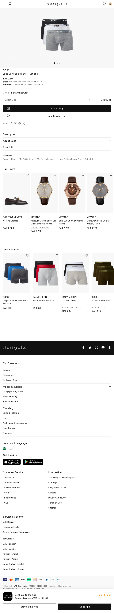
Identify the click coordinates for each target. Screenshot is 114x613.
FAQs (5, 502)
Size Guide (106, 100)
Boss (6, 70)
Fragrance (8, 375)
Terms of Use (55, 502)
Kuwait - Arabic (10, 559)
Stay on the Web (29, 606)
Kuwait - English (11, 554)
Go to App (84, 606)
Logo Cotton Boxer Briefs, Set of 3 (16, 302)
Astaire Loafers (10, 220)
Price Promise (9, 497)
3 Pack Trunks (69, 300)
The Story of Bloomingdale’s (62, 477)
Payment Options (11, 487)
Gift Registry (9, 522)
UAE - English (9, 544)
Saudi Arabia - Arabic (13, 569)
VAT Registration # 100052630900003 (30, 586)
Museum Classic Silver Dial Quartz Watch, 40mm (43, 222)
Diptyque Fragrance (13, 391)
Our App (52, 482)
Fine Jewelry (9, 428)
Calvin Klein (40, 297)
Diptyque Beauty (11, 380)
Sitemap (52, 507)
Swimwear (8, 433)
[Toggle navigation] (3, 4)
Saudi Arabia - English (13, 564)
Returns (7, 492)
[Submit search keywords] (10, 4)
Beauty (6, 370)
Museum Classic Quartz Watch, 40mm (98, 222)
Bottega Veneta (12, 217)
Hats (5, 418)
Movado (35, 217)
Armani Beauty (10, 396)
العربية (11, 448)
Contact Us (8, 477)
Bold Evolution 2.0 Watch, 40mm (71, 222)
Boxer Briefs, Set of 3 (43, 300)
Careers (52, 492)
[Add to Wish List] (27, 175)
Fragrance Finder (11, 527)
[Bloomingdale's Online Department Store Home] (57, 3)
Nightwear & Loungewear (15, 423)
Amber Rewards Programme (16, 532)
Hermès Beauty (10, 401)
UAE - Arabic (9, 549)
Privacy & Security (57, 497)
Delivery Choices (11, 482)
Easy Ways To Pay (57, 487)
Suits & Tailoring (11, 413)
